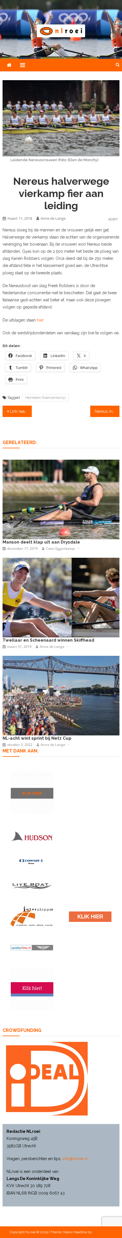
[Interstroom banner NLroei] (31, 917)
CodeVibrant (102, 1232)
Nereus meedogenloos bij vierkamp (107, 411)
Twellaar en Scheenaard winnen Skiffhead (48, 640)
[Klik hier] (32, 792)
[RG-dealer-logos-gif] (90, 916)
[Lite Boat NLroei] (31, 885)
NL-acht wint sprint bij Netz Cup (37, 738)
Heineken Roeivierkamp (45, 397)
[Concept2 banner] (31, 861)
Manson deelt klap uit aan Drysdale (41, 542)
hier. (40, 320)
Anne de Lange (53, 218)
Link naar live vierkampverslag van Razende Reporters (21, 411)
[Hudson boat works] (31, 836)
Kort (113, 219)
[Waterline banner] (31, 947)
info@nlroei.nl (75, 1158)
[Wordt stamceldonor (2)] (32, 989)
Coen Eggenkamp (60, 548)
